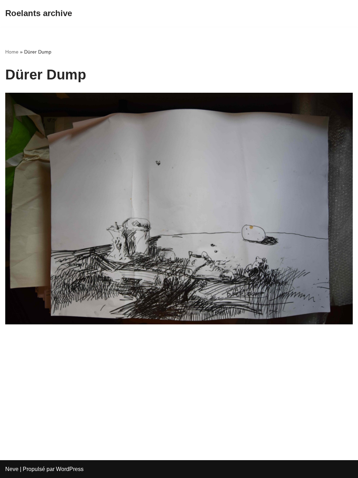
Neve (12, 469)
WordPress (70, 469)
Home (12, 52)
